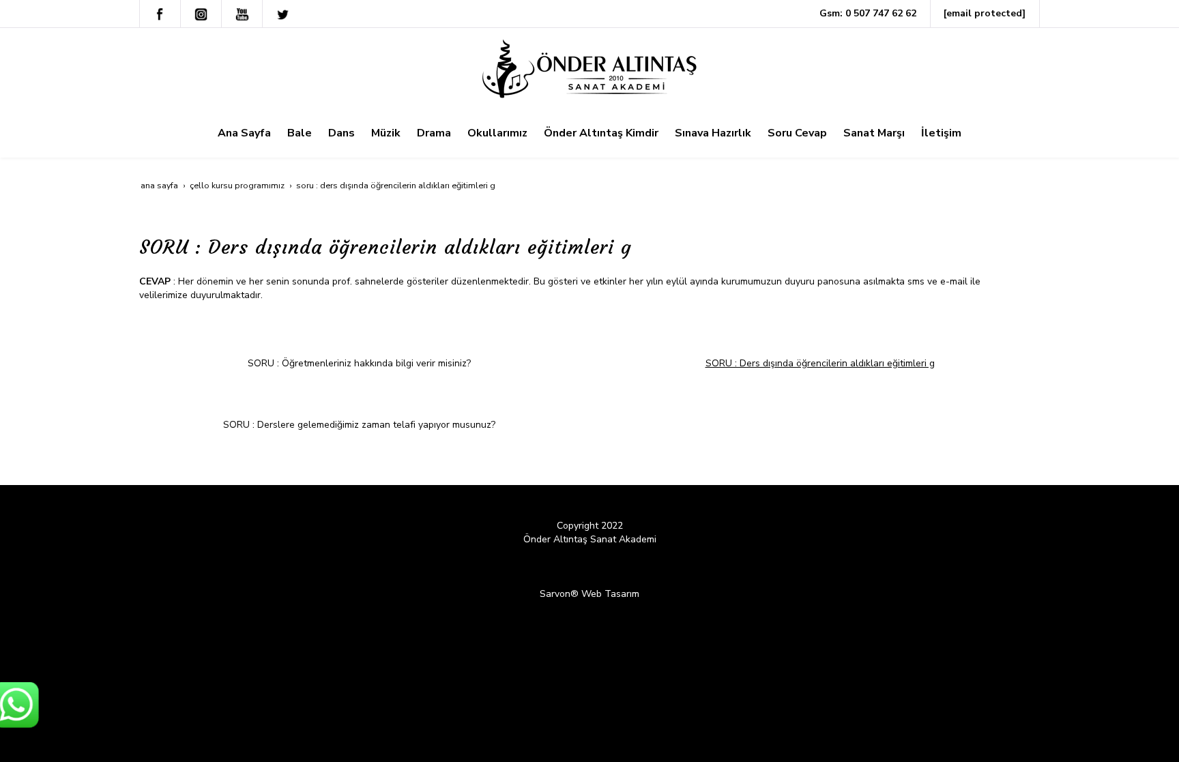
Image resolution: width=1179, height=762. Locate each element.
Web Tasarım (610, 593)
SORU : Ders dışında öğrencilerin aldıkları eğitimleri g (820, 363)
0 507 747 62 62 (880, 13)
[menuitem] (244, 133)
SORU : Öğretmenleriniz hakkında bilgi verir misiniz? (359, 363)
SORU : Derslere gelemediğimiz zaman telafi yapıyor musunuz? (359, 424)
